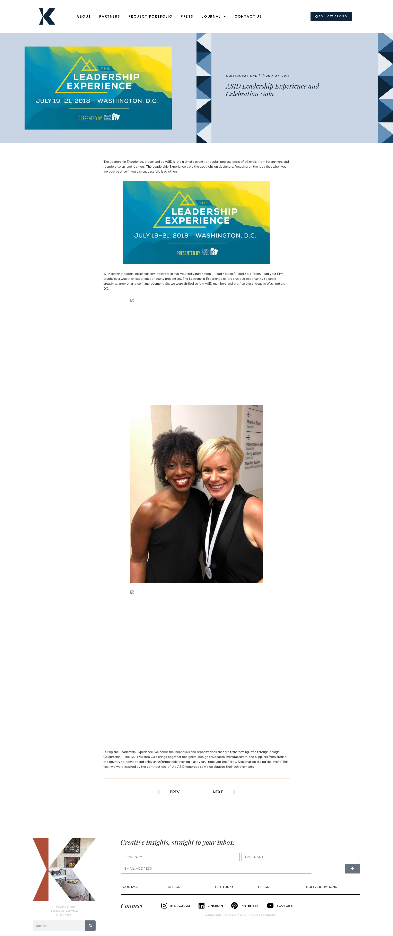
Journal (211, 16)
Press (187, 16)
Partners (109, 16)
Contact (131, 887)
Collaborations (241, 76)
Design (174, 887)
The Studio (223, 887)
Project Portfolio (151, 16)
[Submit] (352, 868)
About (84, 16)
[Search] (90, 925)
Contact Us (248, 16)
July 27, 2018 (278, 76)
